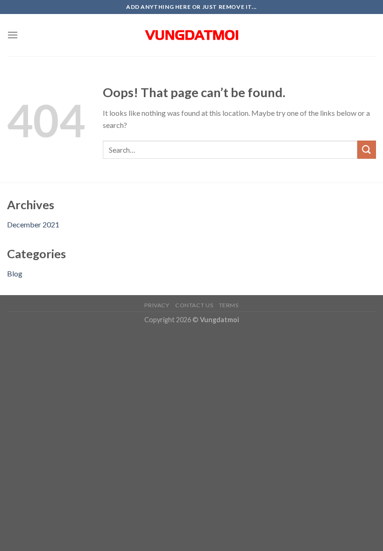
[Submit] (366, 150)
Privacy (156, 305)
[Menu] (12, 34)
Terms (229, 305)
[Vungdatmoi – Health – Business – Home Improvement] (191, 35)
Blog (14, 273)
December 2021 (33, 224)
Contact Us (194, 305)
